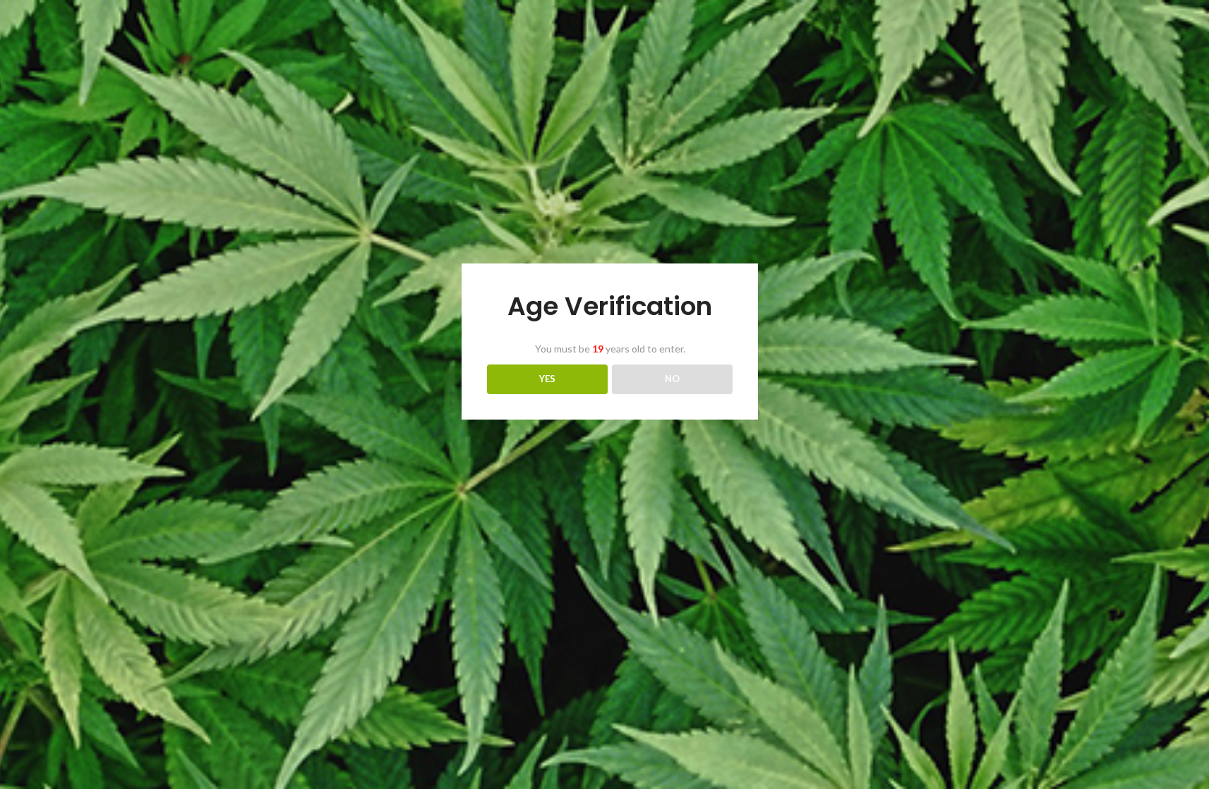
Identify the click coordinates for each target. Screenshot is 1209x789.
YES (547, 378)
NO (672, 378)
